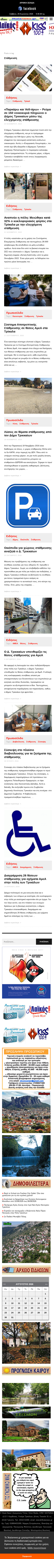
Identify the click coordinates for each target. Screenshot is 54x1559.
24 (12, 1313)
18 (19, 1308)
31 (12, 1317)
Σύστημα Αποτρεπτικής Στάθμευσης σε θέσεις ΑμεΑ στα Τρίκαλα (26, 328)
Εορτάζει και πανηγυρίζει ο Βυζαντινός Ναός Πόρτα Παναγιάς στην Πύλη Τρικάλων (24, 1212)
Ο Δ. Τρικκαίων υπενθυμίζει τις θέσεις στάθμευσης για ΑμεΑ (25, 653)
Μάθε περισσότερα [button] (37, 1548)
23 (6, 1313)
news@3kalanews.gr (44, 1520)
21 (39, 1308)
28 (39, 1313)
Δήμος (15, 540)
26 (26, 1313)
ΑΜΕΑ (15, 643)
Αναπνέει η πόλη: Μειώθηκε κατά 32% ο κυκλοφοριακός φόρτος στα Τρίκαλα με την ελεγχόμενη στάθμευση (28, 223)
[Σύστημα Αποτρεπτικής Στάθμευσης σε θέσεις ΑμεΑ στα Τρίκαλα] (23, 290)
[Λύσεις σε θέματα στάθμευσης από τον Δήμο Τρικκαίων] (23, 395)
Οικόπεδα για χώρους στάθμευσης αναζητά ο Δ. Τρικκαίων (28, 549)
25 (19, 1313)
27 (32, 1313)
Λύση (15, 424)
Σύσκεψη (42, 742)
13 (32, 1303)
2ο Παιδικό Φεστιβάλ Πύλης (15, 1217)
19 (26, 1308)
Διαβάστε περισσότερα (12, 166)
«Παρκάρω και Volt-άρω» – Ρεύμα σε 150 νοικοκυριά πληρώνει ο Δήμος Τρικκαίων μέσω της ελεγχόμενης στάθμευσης (27, 115)
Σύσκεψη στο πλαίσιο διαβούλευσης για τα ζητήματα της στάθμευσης (28, 753)
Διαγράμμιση (25, 867)
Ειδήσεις (11, 97)
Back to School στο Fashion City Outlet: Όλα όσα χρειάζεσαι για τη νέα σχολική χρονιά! (23, 1194)
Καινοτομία (17, 316)
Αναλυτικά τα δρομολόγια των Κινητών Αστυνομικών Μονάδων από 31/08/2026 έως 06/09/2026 (24, 1200)
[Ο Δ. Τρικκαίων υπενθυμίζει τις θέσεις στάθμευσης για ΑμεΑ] (23, 615)
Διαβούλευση (18, 742)
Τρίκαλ (27, 101)
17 (12, 1308)
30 (6, 1317)
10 (12, 1303)
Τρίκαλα (27, 209)
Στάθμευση (17, 101)
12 (26, 1303)
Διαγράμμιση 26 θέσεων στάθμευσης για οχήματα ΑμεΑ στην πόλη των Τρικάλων (25, 879)
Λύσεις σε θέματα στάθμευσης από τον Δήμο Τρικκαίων (28, 433)
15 (45, 1303)
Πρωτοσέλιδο (14, 312)
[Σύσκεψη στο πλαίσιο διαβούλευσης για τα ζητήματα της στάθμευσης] (23, 718)
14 (39, 1303)
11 (19, 1303)
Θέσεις (23, 643)
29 (45, 1313)
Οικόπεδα (24, 540)
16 (6, 1308)
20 (32, 1308)
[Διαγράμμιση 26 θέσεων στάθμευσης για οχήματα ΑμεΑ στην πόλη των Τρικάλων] (23, 833)
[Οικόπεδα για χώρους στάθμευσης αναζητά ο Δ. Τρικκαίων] (23, 505)
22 (45, 1308)
